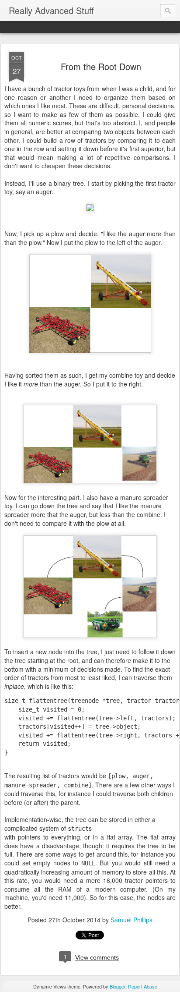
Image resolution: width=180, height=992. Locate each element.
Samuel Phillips (131, 919)
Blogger (117, 986)
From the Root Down (101, 66)
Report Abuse (142, 986)
